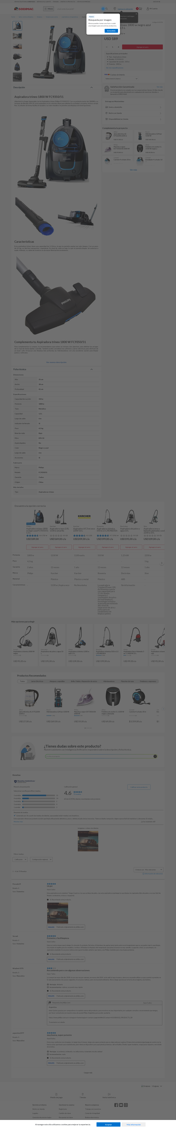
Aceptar (108, 1124)
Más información (134, 1124)
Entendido (111, 31)
